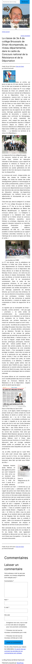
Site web (7, 615)
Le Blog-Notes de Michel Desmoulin (13, 660)
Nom (6, 599)
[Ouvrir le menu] (16, 29)
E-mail (6, 607)
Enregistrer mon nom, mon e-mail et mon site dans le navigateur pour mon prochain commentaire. (16, 625)
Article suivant (6, 31)
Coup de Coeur (20, 66)
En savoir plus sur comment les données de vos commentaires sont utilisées (15, 651)
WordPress (20, 663)
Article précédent (25, 35)
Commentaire (9, 581)
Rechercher (25, 1)
